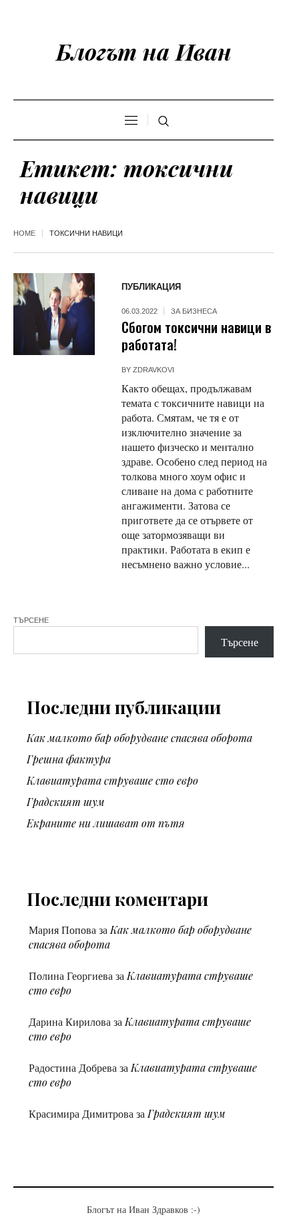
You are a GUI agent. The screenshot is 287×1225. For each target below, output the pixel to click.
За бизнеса (194, 311)
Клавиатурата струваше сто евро (112, 780)
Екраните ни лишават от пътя (106, 823)
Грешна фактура (69, 759)
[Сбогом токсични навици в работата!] (54, 313)
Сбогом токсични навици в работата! (196, 335)
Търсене (31, 620)
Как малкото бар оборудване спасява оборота (139, 738)
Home (24, 233)
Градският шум (66, 802)
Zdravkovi (153, 370)
